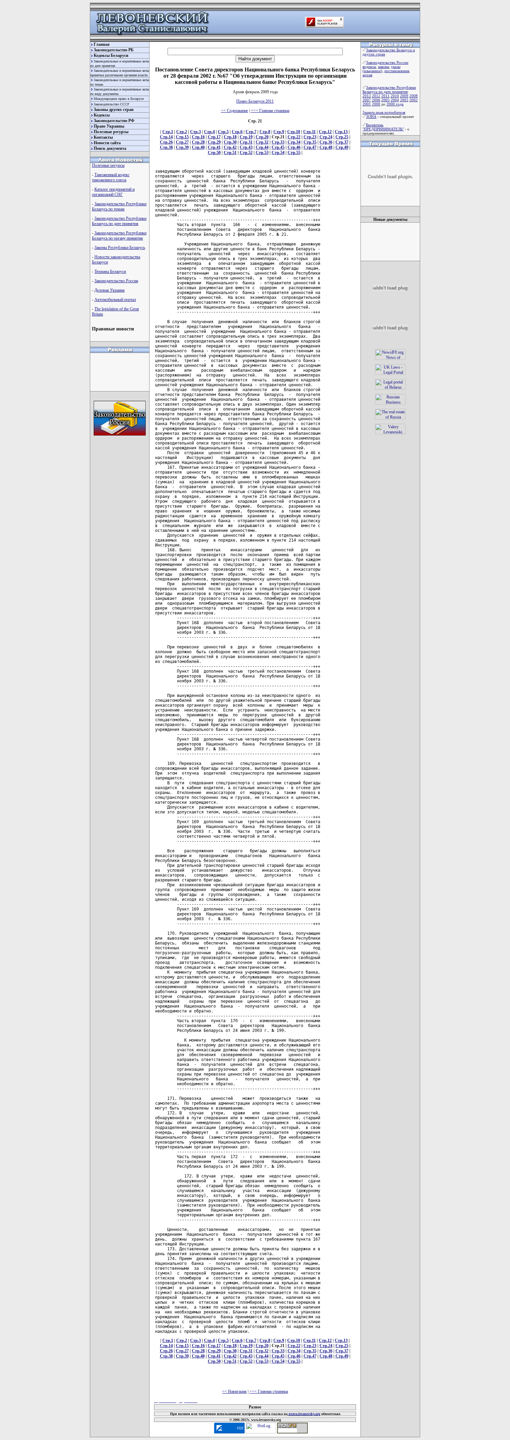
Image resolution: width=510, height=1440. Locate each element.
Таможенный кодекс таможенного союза (110, 177)
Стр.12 (325, 131)
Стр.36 (326, 142)
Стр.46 (294, 147)
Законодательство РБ (114, 50)
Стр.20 (262, 137)
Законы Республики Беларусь (119, 247)
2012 (376, 96)
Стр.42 (230, 147)
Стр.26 (166, 142)
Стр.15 (182, 137)
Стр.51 (230, 152)
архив (367, 75)
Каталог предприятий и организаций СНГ (113, 192)
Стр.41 (214, 147)
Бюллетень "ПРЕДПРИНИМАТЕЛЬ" (383, 127)
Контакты (103, 137)
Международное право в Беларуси (119, 99)
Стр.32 (262, 142)
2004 (395, 100)
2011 (385, 96)
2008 (413, 96)
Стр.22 (294, 137)
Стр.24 (326, 137)
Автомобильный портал (115, 299)
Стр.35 (310, 142)
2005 (385, 100)
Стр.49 (341, 147)
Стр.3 (195, 131)
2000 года (394, 104)
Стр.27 (182, 142)
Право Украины (109, 126)
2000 (376, 104)
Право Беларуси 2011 (255, 101)
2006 (376, 100)
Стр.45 (278, 147)
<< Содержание (234, 110)
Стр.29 (214, 142)
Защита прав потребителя (384, 112)
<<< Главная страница (270, 110)
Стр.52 (246, 152)
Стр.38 (166, 147)
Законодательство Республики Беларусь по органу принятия (119, 236)
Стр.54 (278, 152)
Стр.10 (293, 131)
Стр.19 (246, 137)
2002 (413, 100)
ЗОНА (371, 116)
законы (383, 66)
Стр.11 (309, 131)
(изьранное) (372, 71)
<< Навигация (234, 1391)
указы (395, 66)
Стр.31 (246, 142)
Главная (102, 44)
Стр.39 (182, 147)
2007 (367, 100)
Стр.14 (166, 137)
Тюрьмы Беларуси (110, 271)
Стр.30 (230, 142)
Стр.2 (181, 131)
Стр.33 (278, 142)
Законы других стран (114, 109)
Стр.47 (310, 147)
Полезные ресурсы (111, 131)
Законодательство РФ (114, 120)
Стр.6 (237, 131)
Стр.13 (341, 131)
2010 (395, 96)
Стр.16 (198, 137)
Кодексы (102, 115)
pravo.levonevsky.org (304, 1414)
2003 (404, 100)
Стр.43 (246, 147)
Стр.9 (278, 131)
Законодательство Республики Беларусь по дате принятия (119, 221)
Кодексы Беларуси (111, 55)
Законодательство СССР (111, 104)
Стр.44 (262, 147)
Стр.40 (198, 147)
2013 (367, 96)
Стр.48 (326, 147)
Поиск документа (110, 148)
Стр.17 (214, 137)
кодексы (369, 66)
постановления (396, 71)
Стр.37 (341, 142)
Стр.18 (230, 137)
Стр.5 (223, 131)
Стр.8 (265, 131)
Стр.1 (167, 131)
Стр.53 (262, 152)
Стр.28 (198, 142)
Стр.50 (214, 152)
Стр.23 (310, 137)
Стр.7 (251, 131)
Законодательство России (116, 280)
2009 (404, 96)
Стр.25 (341, 137)
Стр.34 (294, 142)
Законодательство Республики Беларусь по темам (119, 206)
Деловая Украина (109, 290)
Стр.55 (294, 152)
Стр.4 (209, 131)
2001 (367, 104)
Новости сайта (107, 142)
